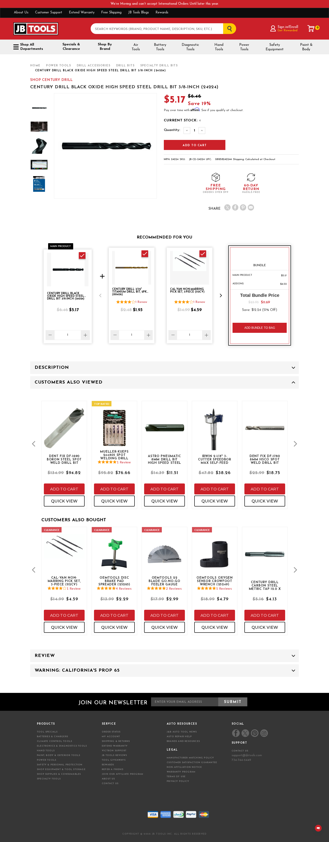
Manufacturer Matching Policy (190, 758)
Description (52, 367)
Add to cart (64, 489)
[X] (227, 207)
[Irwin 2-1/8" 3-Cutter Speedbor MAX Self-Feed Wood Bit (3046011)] (214, 436)
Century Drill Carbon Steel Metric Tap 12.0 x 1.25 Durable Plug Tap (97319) (265, 585)
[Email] (251, 207)
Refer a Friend (112, 769)
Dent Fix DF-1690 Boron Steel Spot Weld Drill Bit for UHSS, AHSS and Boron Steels (64, 459)
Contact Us (110, 783)
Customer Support (48, 12)
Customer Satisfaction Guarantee (192, 762)
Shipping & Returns (116, 741)
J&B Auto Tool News (182, 732)
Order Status (111, 732)
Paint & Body (306, 47)
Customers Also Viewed (69, 382)
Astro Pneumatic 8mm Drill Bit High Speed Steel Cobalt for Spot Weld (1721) (164, 459)
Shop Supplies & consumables (59, 774)
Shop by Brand (105, 47)
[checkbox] (82, 255)
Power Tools (244, 47)
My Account (111, 736)
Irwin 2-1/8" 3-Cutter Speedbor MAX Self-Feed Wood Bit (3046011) (214, 459)
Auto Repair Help (179, 736)
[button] (100, 295)
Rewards (162, 12)
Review (45, 656)
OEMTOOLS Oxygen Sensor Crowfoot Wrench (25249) (215, 581)
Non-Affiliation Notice (184, 767)
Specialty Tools (49, 779)
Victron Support (114, 750)
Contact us (240, 751)
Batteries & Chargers (52, 736)
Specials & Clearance (71, 47)
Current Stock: (182, 120)
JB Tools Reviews (114, 755)
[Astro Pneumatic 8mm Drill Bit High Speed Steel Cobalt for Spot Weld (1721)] (164, 431)
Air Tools (136, 47)
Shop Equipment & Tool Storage (61, 769)
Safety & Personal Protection (60, 765)
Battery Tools (160, 47)
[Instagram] (264, 733)
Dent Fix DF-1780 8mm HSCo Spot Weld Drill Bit (265, 459)
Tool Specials (47, 732)
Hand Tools (218, 47)
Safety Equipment (275, 47)
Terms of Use (176, 776)
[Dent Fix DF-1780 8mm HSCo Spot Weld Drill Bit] (264, 431)
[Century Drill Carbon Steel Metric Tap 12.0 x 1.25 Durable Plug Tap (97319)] (264, 558)
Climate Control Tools (54, 741)
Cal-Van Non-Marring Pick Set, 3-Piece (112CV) (64, 581)
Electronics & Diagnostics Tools (62, 746)
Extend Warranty (81, 12)
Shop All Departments (31, 47)
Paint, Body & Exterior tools (58, 755)
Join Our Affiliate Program (122, 774)
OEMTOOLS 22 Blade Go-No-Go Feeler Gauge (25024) (164, 581)
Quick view (64, 501)
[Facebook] (235, 207)
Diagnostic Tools (190, 47)
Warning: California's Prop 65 (77, 670)
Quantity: (172, 130)
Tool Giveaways (114, 760)
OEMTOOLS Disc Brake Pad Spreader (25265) (114, 581)
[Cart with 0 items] (311, 28)
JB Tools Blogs (138, 12)
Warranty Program (181, 772)
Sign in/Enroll (288, 27)
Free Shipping (111, 12)
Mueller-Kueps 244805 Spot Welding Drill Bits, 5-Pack (114, 455)
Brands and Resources (183, 741)
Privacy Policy (178, 781)
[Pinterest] (243, 207)
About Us (21, 12)
